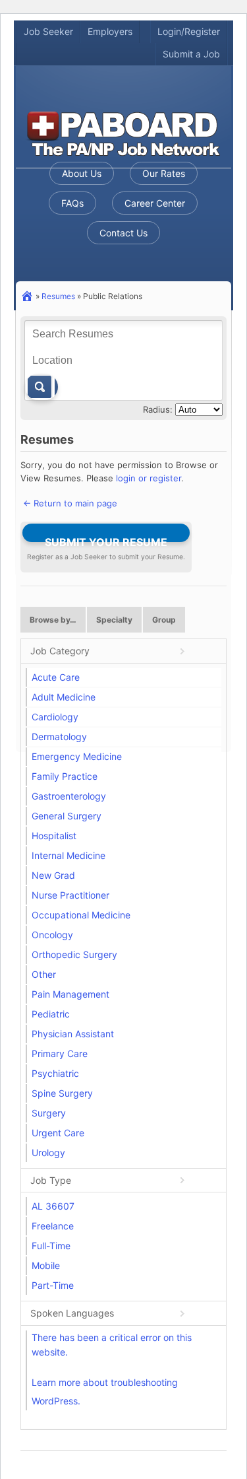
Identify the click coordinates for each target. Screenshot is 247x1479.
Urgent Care (58, 1132)
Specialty (114, 620)
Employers (110, 31)
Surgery (49, 1112)
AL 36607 (53, 1206)
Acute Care (56, 677)
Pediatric (51, 1013)
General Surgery (66, 815)
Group (164, 620)
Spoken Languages (72, 1313)
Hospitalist (54, 835)
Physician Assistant (73, 1033)
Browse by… (53, 620)
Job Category (60, 650)
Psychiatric (55, 1073)
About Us (81, 173)
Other (44, 974)
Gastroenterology (69, 796)
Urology (48, 1152)
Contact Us (123, 232)
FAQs (72, 203)
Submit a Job (191, 53)
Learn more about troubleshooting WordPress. (105, 1391)
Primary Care (60, 1053)
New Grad (53, 875)
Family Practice (64, 776)
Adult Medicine (64, 697)
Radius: (158, 409)
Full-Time (51, 1245)
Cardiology (55, 716)
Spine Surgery (62, 1093)
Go (41, 387)
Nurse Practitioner (70, 895)
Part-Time (53, 1285)
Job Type (50, 1180)
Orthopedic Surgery (74, 954)
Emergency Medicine (77, 756)
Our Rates (163, 173)
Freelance (53, 1225)
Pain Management (70, 994)
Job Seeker (48, 31)
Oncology (52, 934)
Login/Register (188, 31)
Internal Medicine (68, 855)
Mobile (46, 1265)
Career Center (154, 203)
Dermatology (59, 736)
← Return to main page (68, 503)
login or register (148, 478)
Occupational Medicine (81, 914)
